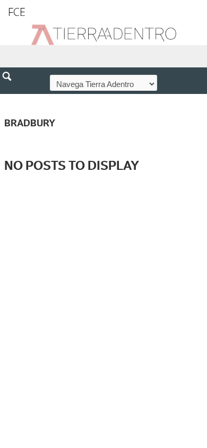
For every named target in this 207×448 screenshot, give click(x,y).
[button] (10, 99)
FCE (16, 12)
